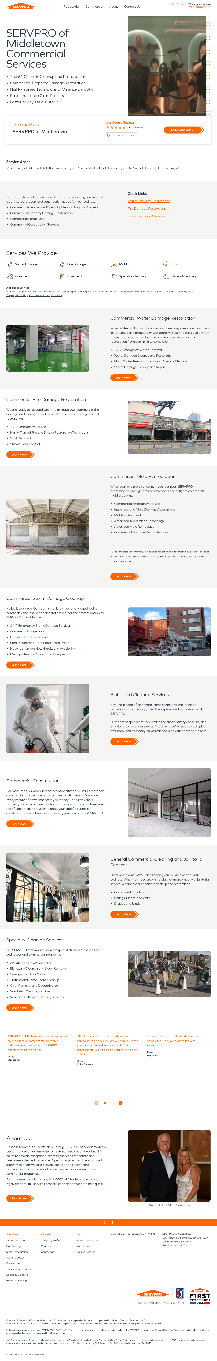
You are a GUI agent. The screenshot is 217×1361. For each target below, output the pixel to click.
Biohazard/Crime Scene (42, 291)
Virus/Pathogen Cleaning (72, 291)
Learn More (123, 377)
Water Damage (15, 1240)
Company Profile (50, 1240)
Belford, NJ (135, 168)
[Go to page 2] (108, 1103)
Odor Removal (177, 291)
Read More (18, 1198)
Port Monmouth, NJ (62, 168)
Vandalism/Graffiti (39, 295)
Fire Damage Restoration (147, 208)
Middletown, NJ (16, 168)
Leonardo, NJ (117, 168)
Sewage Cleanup (16, 291)
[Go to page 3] (112, 1103)
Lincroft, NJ (152, 168)
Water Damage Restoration (149, 201)
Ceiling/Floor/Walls (129, 291)
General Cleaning (16, 1280)
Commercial (94, 6)
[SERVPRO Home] (21, 6)
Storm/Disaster (15, 1257)
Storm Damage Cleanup (146, 216)
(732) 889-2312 (199, 7)
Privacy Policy (83, 1246)
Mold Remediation (17, 1251)
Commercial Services (18, 1269)
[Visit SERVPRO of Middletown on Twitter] (105, 1222)
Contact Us (132, 6)
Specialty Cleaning (17, 1274)
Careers (46, 1246)
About (113, 6)
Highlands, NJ (38, 168)
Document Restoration (154, 291)
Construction (13, 1263)
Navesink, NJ (171, 168)
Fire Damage (14, 1246)
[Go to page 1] (105, 1103)
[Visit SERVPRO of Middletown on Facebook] (112, 1222)
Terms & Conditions (87, 1240)
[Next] (120, 1103)
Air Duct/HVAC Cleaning (102, 291)
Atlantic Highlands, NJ (91, 168)
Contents (56, 295)
